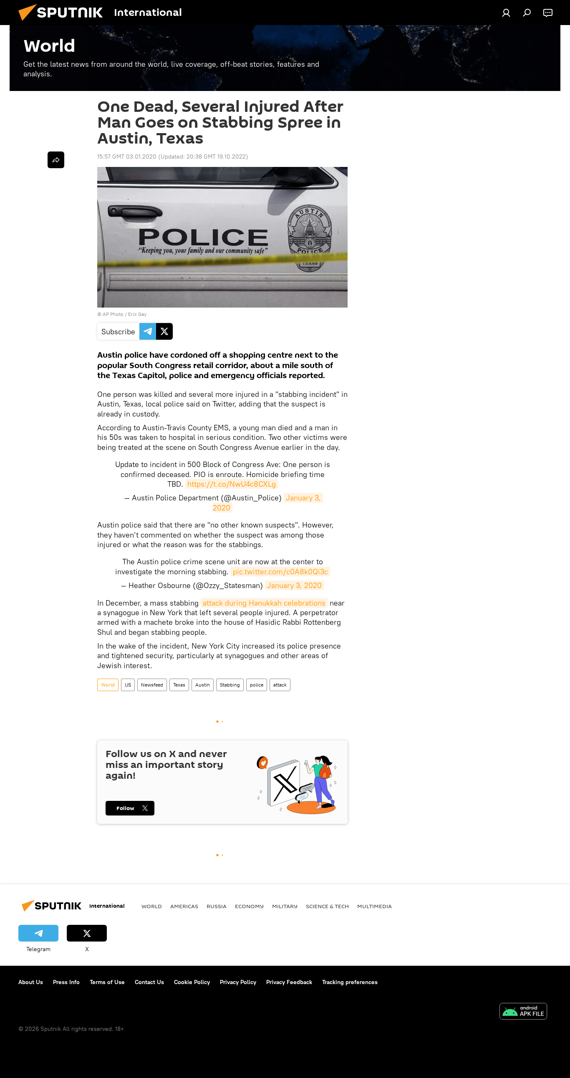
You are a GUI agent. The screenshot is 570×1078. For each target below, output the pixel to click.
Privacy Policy (238, 982)
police (256, 685)
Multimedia (374, 906)
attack (280, 685)
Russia (217, 906)
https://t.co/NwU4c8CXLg (231, 484)
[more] (56, 159)
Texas (179, 685)
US (128, 685)
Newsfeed (152, 685)
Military (285, 906)
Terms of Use (107, 982)
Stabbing (230, 685)
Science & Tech (327, 906)
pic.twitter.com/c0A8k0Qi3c (280, 571)
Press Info (66, 982)
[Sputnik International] (64, 23)
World (108, 685)
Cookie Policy (192, 982)
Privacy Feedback (289, 982)
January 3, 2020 (294, 585)
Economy (249, 906)
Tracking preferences (350, 982)
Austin (202, 685)
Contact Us (149, 982)
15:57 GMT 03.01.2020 (126, 156)
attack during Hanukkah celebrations (264, 603)
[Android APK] (523, 1012)
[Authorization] (506, 12)
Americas (184, 906)
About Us (30, 982)
